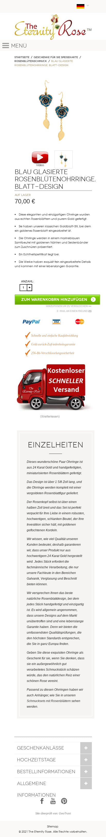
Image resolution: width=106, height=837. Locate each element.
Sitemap (52, 826)
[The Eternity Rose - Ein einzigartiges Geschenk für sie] (53, 27)
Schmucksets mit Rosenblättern (49, 701)
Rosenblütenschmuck (30, 61)
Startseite (21, 57)
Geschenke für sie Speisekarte (56, 57)
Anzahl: (27, 281)
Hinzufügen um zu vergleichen (67, 306)
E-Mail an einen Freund (72, 311)
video (40, 159)
